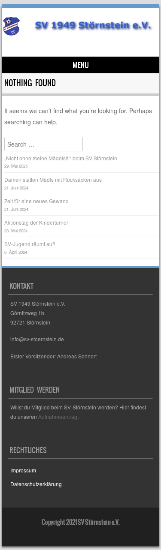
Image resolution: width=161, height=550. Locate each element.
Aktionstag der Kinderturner (36, 222)
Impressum (23, 470)
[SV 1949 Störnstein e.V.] (79, 33)
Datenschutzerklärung (36, 483)
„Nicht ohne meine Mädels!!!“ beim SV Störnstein (60, 158)
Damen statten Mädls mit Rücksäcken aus (53, 179)
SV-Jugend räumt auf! (29, 243)
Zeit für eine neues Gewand (36, 200)
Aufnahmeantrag (57, 416)
